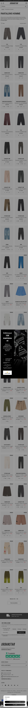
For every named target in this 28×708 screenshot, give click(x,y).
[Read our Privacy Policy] (11, 362)
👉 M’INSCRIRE (7, 372)
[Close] (25, 331)
